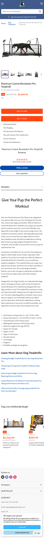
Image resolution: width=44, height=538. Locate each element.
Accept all (22, 527)
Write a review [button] (22, 168)
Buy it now (22, 119)
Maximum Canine (12, 90)
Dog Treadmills (11, 23)
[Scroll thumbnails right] (41, 74)
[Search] (40, 11)
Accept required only (22, 533)
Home (3, 23)
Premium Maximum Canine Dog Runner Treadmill (11, 445)
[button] (22, 187)
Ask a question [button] (22, 173)
